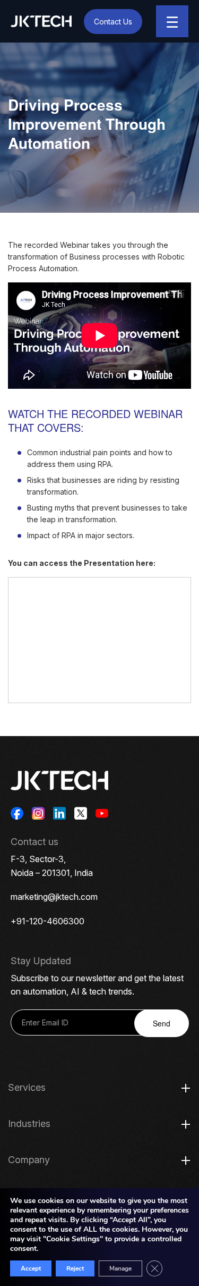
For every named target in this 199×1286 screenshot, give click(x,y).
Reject (75, 1268)
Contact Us (113, 21)
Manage (120, 1268)
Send (161, 1023)
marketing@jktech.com (54, 896)
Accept (31, 1268)
